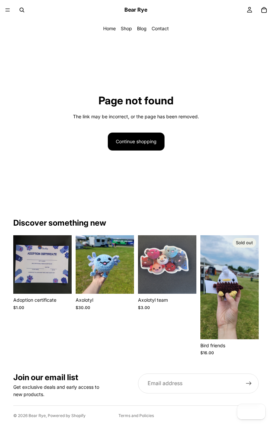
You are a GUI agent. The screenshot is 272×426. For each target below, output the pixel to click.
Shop (126, 28)
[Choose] (124, 284)
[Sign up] (249, 383)
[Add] (61, 284)
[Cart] (264, 10)
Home (109, 28)
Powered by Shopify (67, 415)
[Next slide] (126, 264)
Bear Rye (37, 415)
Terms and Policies (136, 415)
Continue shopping (136, 141)
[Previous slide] (83, 264)
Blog (142, 28)
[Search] (22, 10)
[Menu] (7, 10)
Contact (160, 28)
